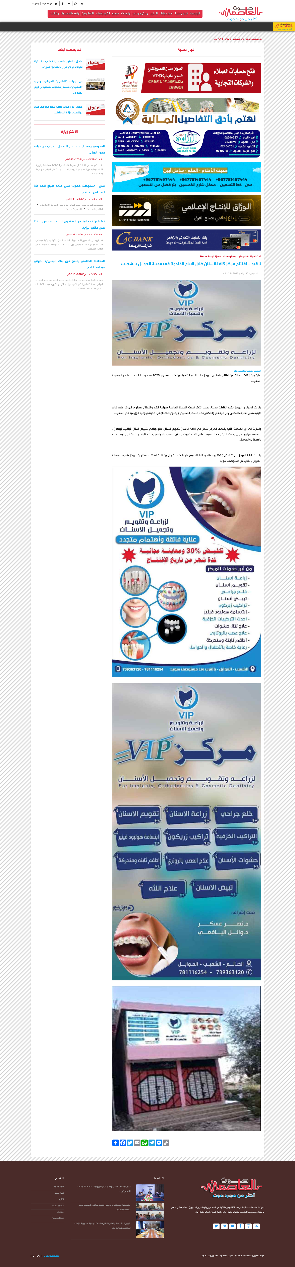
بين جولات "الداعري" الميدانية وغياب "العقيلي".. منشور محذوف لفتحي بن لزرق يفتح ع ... (58, 87)
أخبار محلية (181, 13)
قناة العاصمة (58, 1218)
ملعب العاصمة (70, 13)
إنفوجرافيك (103, 13)
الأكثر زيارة (69, 131)
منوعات (125, 13)
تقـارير (154, 13)
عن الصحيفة (47, 3)
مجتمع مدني (140, 13)
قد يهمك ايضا (69, 49)
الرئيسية (195, 13)
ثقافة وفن (88, 13)
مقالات (55, 13)
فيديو (115, 13)
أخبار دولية (166, 13)
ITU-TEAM (36, 1255)
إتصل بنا (36, 3)
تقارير (61, 1199)
